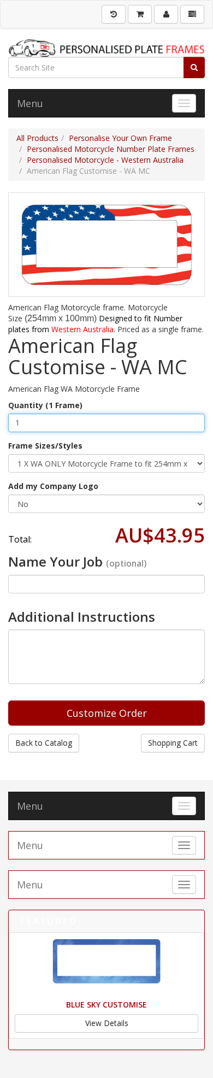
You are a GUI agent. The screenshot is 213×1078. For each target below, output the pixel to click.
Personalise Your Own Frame (120, 138)
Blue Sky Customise (106, 1004)
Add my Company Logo (53, 486)
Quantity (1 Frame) (45, 405)
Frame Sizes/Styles (45, 445)
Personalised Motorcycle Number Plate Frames (110, 149)
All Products (37, 138)
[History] (114, 14)
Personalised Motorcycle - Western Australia (105, 160)
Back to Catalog (43, 743)
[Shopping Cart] (140, 14)
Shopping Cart (173, 743)
